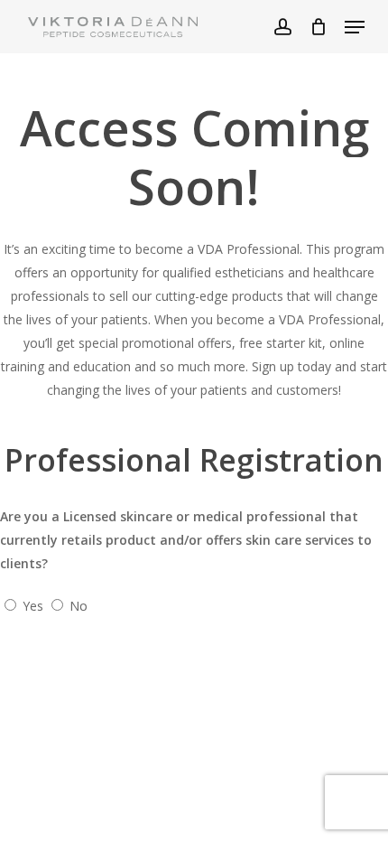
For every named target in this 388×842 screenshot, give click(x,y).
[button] (355, 27)
